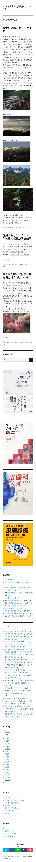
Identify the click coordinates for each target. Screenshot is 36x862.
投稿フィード (9, 831)
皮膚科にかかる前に (11, 808)
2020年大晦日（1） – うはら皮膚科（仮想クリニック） (19, 682)
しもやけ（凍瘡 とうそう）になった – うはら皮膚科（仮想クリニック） (19, 644)
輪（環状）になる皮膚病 (13, 649)
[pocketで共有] (30, 850)
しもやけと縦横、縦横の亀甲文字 (16, 641)
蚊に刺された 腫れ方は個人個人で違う (18, 706)
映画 (8, 78)
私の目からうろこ (10, 810)
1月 (7, 734)
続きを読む (6, 260)
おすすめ (8, 798)
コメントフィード (10, 833)
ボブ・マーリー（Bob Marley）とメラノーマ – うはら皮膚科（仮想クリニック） (18, 675)
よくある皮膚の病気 (22, 264)
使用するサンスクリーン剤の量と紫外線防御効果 (17, 237)
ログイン (8, 828)
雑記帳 (19, 227)
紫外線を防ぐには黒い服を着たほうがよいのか (17, 276)
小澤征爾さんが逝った (12, 598)
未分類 (7, 805)
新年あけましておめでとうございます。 (18, 611)
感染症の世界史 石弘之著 (13, 680)
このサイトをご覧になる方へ (14, 800)
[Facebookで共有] (12, 850)
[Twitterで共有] (6, 850)
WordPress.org (10, 836)
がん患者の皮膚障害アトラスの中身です (18, 600)
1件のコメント (26, 227)
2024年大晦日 (9, 580)
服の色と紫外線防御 (16, 252)
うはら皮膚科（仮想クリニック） (12, 856)
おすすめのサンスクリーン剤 (19, 254)
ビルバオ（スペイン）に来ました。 (16, 608)
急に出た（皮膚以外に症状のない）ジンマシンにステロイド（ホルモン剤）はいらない (19, 633)
